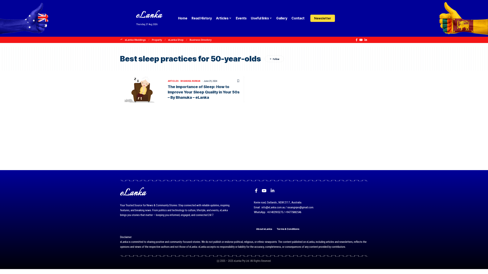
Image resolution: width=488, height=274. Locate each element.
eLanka (149, 15)
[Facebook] (356, 40)
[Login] (342, 18)
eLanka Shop (176, 39)
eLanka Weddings (135, 39)
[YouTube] (361, 40)
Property (157, 39)
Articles (173, 81)
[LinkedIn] (366, 40)
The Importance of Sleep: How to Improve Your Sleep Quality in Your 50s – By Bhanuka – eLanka (204, 92)
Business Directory (201, 39)
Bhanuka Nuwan (190, 81)
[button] (349, 18)
